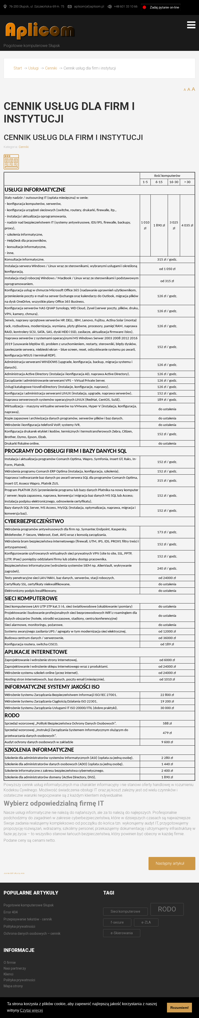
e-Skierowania (122, 933)
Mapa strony (13, 986)
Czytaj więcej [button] (31, 1010)
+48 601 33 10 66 (125, 6)
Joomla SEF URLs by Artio (14, 873)
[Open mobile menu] (191, 25)
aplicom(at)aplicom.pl (89, 6)
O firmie (10, 962)
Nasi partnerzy (15, 968)
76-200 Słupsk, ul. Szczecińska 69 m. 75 (36, 6)
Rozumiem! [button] (179, 1008)
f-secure (117, 922)
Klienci (8, 974)
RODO (167, 909)
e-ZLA (146, 922)
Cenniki (24, 147)
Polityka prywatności (19, 980)
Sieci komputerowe (125, 911)
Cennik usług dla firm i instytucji (73, 137)
